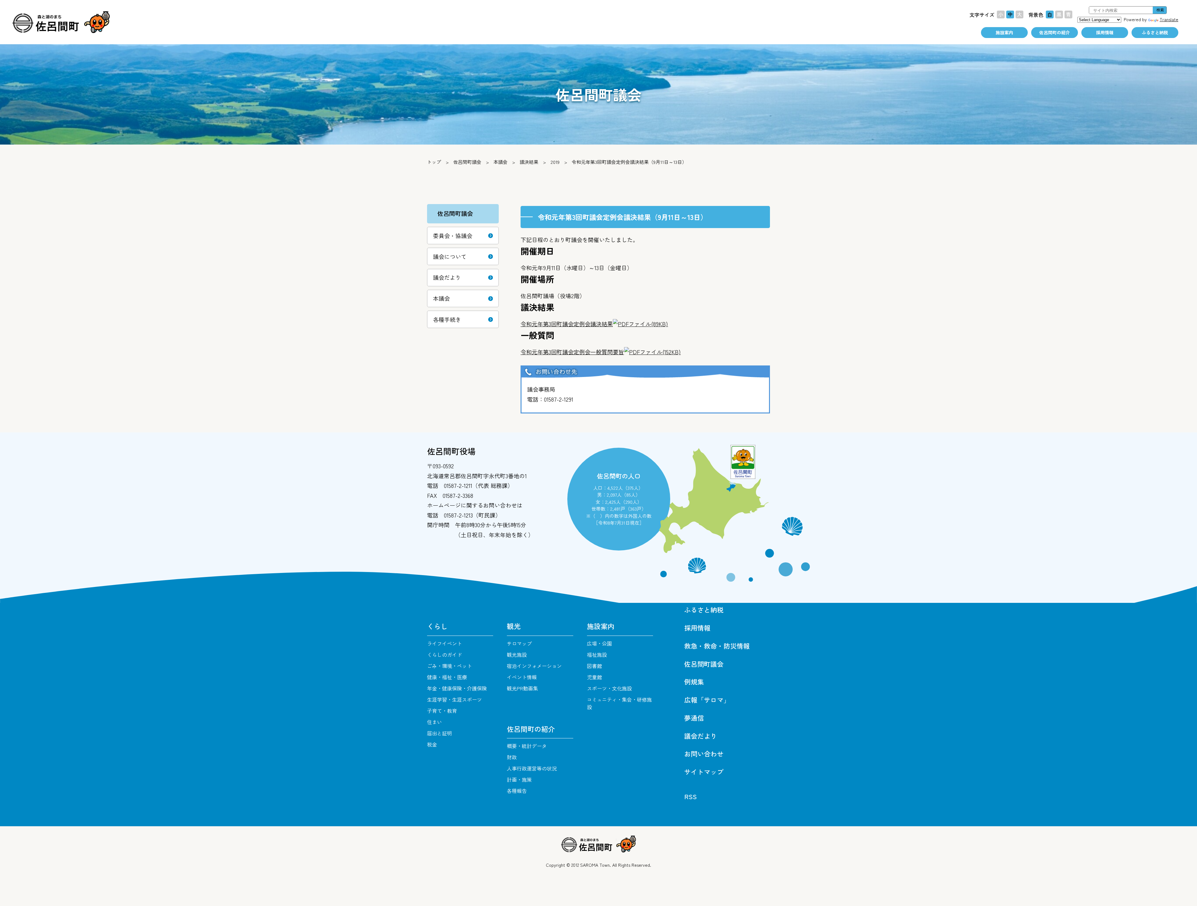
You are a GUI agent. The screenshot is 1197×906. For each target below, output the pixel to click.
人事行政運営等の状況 (532, 768)
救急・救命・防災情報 (717, 646)
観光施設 (517, 654)
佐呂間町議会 (467, 162)
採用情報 (1104, 32)
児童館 (594, 677)
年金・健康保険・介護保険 (457, 688)
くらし (437, 626)
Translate (1169, 19)
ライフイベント (444, 643)
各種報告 (517, 790)
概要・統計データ (527, 746)
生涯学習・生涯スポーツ (454, 699)
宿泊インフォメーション (534, 666)
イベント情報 (522, 677)
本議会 (500, 162)
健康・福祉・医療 (447, 677)
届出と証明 (439, 733)
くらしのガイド (444, 654)
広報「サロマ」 (707, 699)
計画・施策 (519, 779)
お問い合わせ (703, 753)
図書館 (594, 666)
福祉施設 (597, 654)
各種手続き (447, 319)
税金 (432, 744)
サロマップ (519, 643)
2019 (555, 162)
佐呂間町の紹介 (1054, 32)
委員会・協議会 (452, 235)
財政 (512, 757)
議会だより (447, 277)
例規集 (694, 681)
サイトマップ (703, 771)
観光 (514, 626)
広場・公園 (599, 643)
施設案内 (1004, 32)
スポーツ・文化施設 (609, 688)
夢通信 (694, 717)
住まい (434, 722)
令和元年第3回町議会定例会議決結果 (594, 324)
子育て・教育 (442, 710)
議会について (450, 256)
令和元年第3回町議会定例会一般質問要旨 (601, 352)
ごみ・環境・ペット (449, 666)
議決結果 (529, 162)
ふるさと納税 (1155, 32)
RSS (690, 796)
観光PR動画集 (522, 688)
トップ (434, 162)
